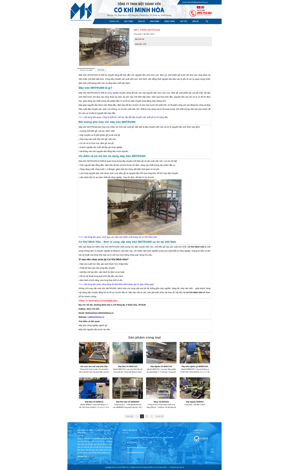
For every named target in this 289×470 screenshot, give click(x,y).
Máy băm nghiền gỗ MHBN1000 (195, 366)
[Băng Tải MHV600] (161, 378)
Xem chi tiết (82, 456)
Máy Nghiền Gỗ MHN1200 (161, 366)
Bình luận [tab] (101, 70)
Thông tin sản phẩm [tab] (86, 70)
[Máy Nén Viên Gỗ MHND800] (127, 378)
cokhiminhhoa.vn (96, 317)
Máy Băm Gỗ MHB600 (94, 402)
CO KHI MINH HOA (123, 467)
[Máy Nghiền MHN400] (195, 378)
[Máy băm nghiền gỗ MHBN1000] (195, 343)
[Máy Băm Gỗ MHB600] (94, 378)
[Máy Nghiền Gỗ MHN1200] (161, 343)
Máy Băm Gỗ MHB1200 (127, 366)
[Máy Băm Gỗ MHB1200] (127, 343)
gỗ (166, 75)
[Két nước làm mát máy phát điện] (94, 343)
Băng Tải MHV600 (161, 402)
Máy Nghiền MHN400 (195, 402)
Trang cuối (159, 416)
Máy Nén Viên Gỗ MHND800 (127, 402)
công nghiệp (113, 93)
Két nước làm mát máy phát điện (94, 366)
